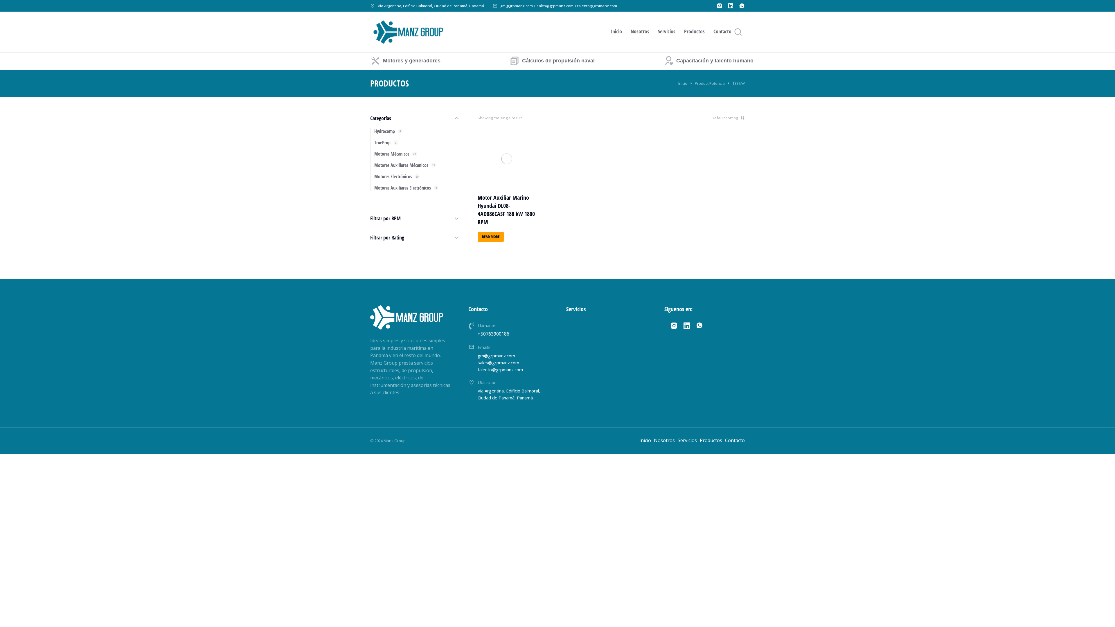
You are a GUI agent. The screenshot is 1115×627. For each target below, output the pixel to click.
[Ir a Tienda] (1103, 615)
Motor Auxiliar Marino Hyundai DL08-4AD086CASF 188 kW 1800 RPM (506, 210)
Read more (491, 236)
